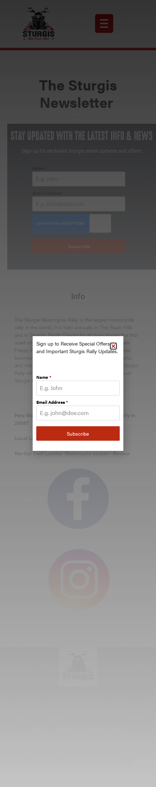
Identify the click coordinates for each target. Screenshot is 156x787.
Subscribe (78, 433)
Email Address (52, 402)
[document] (78, 393)
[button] (113, 346)
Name (43, 377)
